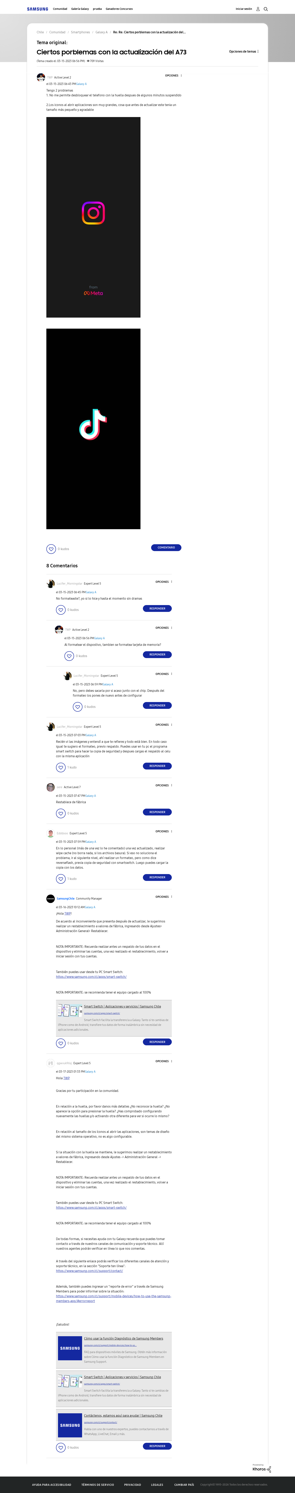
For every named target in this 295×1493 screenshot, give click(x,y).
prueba (97, 9)
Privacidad (132, 1485)
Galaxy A (81, 84)
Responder (157, 608)
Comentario (166, 547)
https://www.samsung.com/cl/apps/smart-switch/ (91, 977)
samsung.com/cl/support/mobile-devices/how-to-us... (110, 1345)
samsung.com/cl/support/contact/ (100, 1422)
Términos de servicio (97, 1485)
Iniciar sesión (244, 9)
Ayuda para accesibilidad (51, 1485)
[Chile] (37, 9)
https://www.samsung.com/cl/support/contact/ (89, 1271)
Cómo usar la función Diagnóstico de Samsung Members (123, 1338)
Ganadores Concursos (119, 9)
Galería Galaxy (80, 9)
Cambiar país (184, 1485)
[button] (175, 76)
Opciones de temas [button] (242, 51)
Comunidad (60, 9)
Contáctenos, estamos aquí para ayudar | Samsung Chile (123, 1416)
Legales (157, 1485)
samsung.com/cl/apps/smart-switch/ (102, 1013)
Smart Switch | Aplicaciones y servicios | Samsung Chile (122, 1006)
